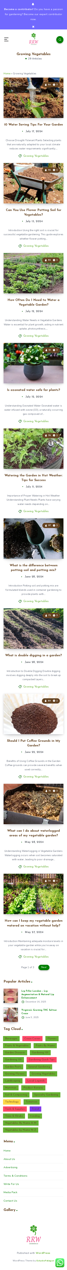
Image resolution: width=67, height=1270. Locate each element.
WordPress (43, 1253)
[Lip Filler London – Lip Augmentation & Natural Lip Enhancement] (11, 996)
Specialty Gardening (46, 1094)
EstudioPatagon (45, 1260)
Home (7, 73)
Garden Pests (13, 1066)
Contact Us (10, 1200)
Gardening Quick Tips (41, 1059)
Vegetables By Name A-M (20, 1123)
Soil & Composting (16, 1094)
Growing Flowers (15, 1073)
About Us (9, 1159)
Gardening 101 (40, 1052)
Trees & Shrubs (14, 1116)
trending (35, 1116)
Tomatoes (32, 1101)
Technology (12, 1101)
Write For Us (11, 1184)
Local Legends (36, 1080)
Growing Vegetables (36, 156)
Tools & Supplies (15, 1109)
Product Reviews (33, 1087)
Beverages (11, 1038)
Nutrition (10, 1087)
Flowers (52, 1038)
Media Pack (10, 1192)
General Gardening (39, 1066)
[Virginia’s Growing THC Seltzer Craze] (11, 1015)
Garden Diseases (15, 1052)
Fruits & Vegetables (17, 1045)
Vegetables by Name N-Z (20, 1130)
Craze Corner (32, 1038)
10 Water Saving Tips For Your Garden (33, 124)
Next (44, 967)
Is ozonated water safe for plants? (33, 390)
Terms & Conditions (15, 1176)
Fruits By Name (45, 1045)
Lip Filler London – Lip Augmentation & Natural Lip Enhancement (37, 994)
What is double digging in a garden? (33, 655)
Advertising (11, 1167)
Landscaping (12, 1080)
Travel (35, 1109)
